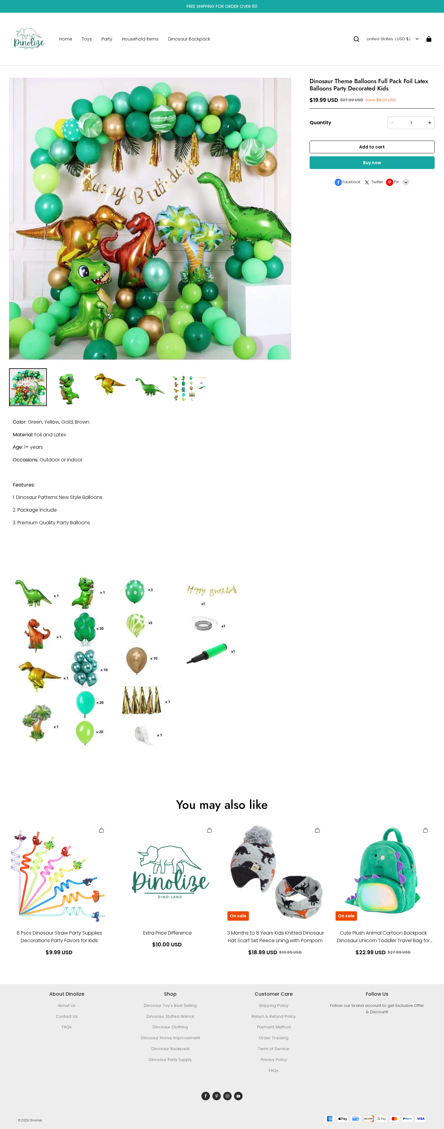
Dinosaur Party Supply (170, 1059)
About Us (67, 1005)
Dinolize (36, 1120)
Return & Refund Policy (274, 1016)
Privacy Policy (274, 1059)
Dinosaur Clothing (170, 1027)
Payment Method (274, 1027)
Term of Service (273, 1049)
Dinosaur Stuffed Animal (170, 1016)
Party (106, 39)
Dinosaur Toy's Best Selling (170, 1005)
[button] (356, 39)
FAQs (67, 1027)
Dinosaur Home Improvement (170, 1038)
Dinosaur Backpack (189, 39)
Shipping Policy (273, 1005)
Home (65, 39)
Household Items (140, 39)
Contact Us (67, 1016)
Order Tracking (273, 1038)
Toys (87, 39)
